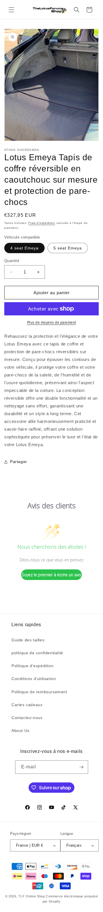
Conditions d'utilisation (33, 678)
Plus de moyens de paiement (51, 323)
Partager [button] (18, 461)
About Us (20, 730)
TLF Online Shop (31, 896)
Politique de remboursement (39, 692)
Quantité (11, 261)
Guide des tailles (27, 640)
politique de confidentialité (37, 653)
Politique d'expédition (32, 665)
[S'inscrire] (81, 767)
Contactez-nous (26, 717)
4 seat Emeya (24, 248)
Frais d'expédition (41, 222)
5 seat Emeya (68, 248)
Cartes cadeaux (26, 704)
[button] (11, 9)
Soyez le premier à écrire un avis (51, 574)
